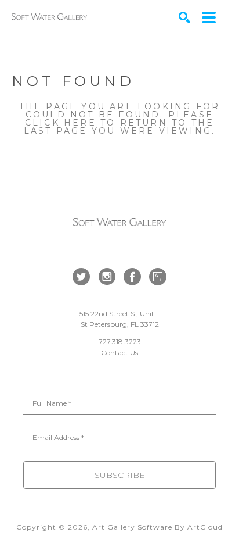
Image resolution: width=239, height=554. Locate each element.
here (80, 122)
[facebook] (132, 276)
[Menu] (209, 17)
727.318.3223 (120, 341)
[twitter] (81, 276)
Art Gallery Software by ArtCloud (157, 527)
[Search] (184, 17)
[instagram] (106, 276)
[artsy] (157, 276)
